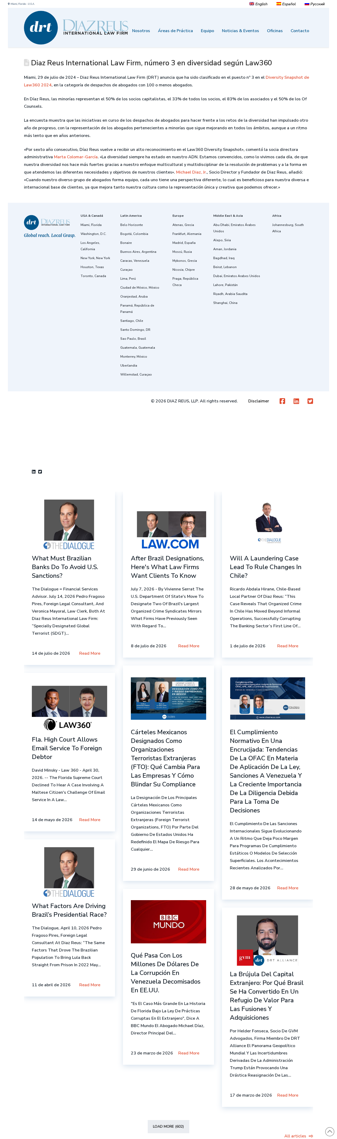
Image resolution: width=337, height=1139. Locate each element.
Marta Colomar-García (76, 157)
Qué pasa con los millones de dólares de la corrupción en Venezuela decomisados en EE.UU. (165, 972)
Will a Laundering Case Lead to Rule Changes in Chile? (265, 567)
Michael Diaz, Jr (191, 172)
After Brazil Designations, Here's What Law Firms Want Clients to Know (167, 567)
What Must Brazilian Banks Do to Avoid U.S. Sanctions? (65, 567)
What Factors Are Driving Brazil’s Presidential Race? (69, 910)
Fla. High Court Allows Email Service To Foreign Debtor (67, 748)
